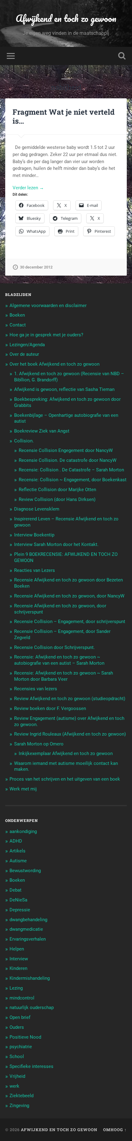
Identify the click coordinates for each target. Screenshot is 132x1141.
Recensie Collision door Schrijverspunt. (54, 647)
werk (14, 1086)
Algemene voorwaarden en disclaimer (48, 305)
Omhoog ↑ (115, 1129)
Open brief (20, 1017)
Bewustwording (25, 870)
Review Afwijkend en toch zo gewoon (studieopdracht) (69, 698)
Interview (19, 959)
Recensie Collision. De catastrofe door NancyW (67, 460)
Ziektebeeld (21, 1095)
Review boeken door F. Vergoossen (50, 708)
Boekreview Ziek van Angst (41, 431)
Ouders (17, 1027)
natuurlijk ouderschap (32, 1007)
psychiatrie (21, 1046)
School (17, 1056)
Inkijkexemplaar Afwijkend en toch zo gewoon (66, 753)
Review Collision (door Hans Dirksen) (57, 499)
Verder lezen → (28, 188)
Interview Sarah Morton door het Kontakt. (56, 544)
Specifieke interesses (31, 1066)
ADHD (16, 841)
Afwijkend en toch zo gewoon (66, 18)
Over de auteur (24, 354)
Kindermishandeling (30, 978)
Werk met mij (23, 789)
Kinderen (18, 968)
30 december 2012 (36, 267)
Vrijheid (17, 1076)
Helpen (17, 949)
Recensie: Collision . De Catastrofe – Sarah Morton (71, 470)
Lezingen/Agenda (27, 344)
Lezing (16, 988)
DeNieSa (18, 900)
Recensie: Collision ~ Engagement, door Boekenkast (72, 479)
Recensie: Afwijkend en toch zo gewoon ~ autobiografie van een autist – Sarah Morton (59, 660)
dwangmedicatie (26, 929)
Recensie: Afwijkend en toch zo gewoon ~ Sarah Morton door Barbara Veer (63, 676)
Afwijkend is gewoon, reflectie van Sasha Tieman (64, 389)
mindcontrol (22, 998)
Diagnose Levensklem (36, 509)
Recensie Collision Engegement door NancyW (66, 450)
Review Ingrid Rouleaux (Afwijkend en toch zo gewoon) (70, 734)
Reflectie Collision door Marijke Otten (57, 489)
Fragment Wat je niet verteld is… (64, 116)
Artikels (17, 851)
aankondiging (23, 831)
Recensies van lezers (35, 689)
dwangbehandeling (28, 919)
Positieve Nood (25, 1037)
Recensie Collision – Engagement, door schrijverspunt (69, 621)
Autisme (18, 861)
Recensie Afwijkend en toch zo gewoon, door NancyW (69, 596)
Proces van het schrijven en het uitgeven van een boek (65, 779)
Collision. (24, 441)
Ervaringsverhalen (28, 939)
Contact (18, 325)
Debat (15, 890)
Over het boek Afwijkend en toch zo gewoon (54, 364)
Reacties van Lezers (34, 570)
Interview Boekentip (34, 535)
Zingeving (19, 1105)
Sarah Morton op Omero (39, 744)
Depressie (20, 910)
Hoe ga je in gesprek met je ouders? (46, 335)
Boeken (17, 315)
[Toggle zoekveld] (122, 56)
